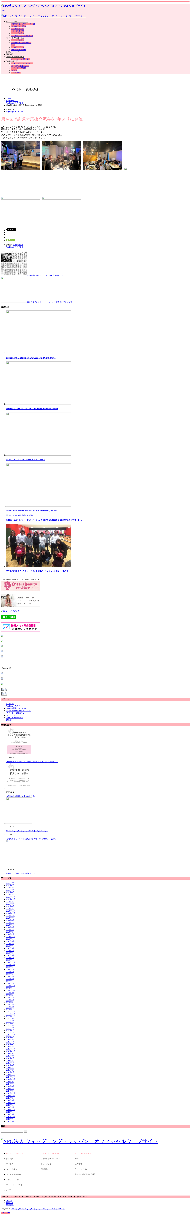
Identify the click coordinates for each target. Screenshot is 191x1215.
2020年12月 (10, 1011)
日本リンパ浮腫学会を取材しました (20, 873)
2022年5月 (10, 974)
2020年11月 (10, 1014)
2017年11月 (10, 1077)
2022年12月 (10, 960)
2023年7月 (10, 946)
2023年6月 (10, 948)
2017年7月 (10, 1084)
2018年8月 (10, 1056)
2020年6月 (10, 1023)
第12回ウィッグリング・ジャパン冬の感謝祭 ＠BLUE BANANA (32, 409)
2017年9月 (10, 1082)
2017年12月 (10, 1075)
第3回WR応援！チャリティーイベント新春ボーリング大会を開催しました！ (37, 571)
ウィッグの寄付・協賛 (15, 38)
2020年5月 (10, 1026)
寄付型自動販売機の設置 (85, 1174)
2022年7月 (10, 969)
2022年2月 (10, 981)
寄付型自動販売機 (18, 50)
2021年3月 (10, 1007)
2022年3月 (10, 979)
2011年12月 (10, 1110)
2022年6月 (10, 972)
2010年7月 (10, 1119)
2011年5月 (10, 1114)
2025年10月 (10, 899)
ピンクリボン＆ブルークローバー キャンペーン (25, 460)
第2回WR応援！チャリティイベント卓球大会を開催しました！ (32, 511)
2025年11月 (10, 897)
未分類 (9, 720)
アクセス (10, 1164)
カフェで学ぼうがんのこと (22, 63)
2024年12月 (10, 911)
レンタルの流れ (17, 29)
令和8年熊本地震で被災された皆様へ (21, 796)
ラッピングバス (17, 47)
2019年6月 (10, 1040)
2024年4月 (10, 927)
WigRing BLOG (12, 61)
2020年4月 (10, 1028)
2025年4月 (10, 904)
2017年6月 (10, 1086)
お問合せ (10, 1190)
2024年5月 (10, 925)
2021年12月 (10, 986)
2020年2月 (10, 1030)
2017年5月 (10, 1089)
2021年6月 (10, 1000)
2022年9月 (10, 967)
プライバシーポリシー (15, 1185)
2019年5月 (10, 1042)
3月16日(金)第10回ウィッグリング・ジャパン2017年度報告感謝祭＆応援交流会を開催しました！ (45, 520)
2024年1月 (10, 934)
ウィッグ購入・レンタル (51, 1159)
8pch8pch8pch (18, 245)
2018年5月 (10, 1063)
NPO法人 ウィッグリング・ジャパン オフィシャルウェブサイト (38, 1209)
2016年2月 (10, 1098)
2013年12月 (10, 1103)
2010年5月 (10, 1121)
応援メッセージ (12, 52)
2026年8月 (10, 883)
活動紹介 (10, 54)
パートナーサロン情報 (20, 59)
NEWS (14, 70)
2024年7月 (10, 923)
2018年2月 (10, 1070)
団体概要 (10, 1159)
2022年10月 (10, 965)
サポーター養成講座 (15, 713)
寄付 (13, 45)
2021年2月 (10, 1009)
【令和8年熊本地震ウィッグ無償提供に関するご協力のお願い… (32, 762)
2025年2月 (10, 909)
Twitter (9, 1201)
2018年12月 (10, 1049)
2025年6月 (10, 902)
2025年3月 (10, 906)
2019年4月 (10, 1044)
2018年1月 (10, 1072)
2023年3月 (10, 955)
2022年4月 (10, 976)
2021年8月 (10, 995)
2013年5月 (10, 1105)
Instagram (10, 1205)
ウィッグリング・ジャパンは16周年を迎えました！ (27, 831)
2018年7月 (10, 1058)
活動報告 (44, 1169)
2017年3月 (10, 1091)
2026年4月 (10, 890)
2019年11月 (10, 1035)
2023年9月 (10, 941)
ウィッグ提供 (46, 1164)
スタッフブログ (13, 715)
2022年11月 (10, 962)
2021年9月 (10, 993)
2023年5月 (10, 951)
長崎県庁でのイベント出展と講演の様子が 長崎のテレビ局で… (32, 839)
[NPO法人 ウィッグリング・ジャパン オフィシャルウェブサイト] (43, 5)
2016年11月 (10, 1093)
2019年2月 (10, 1047)
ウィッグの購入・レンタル (17, 22)
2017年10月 (10, 1079)
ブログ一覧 (16, 73)
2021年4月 (10, 1004)
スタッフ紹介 (11, 1169)
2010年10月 (10, 1117)
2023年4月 (10, 953)
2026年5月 (10, 888)
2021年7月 (10, 997)
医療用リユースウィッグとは (23, 24)
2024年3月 (10, 930)
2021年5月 (10, 1002)
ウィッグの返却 (17, 33)
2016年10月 (10, 1096)
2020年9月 (10, 1018)
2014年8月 (10, 1100)
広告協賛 (78, 1164)
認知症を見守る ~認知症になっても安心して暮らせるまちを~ (31, 358)
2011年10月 (10, 1112)
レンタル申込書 (17, 31)
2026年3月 (10, 892)
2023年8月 (10, 944)
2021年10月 (10, 990)
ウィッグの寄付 (17, 40)
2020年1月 (10, 1033)
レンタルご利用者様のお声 (22, 36)
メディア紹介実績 (18, 68)
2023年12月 (10, 937)
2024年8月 (10, 920)
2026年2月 (10, 895)
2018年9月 (10, 1054)
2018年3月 (10, 1068)
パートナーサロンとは (15, 57)
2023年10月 (10, 939)
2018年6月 (10, 1061)
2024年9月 (10, 918)
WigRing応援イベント (20, 66)
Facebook (9, 1203)
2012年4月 (10, 1107)
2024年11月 (10, 913)
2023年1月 (10, 958)
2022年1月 (10, 983)
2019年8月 (10, 1037)
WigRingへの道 (13, 706)
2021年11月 (10, 988)
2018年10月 (10, 1051)
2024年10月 (10, 916)
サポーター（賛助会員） (21, 43)
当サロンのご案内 (18, 26)
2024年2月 (10, 932)
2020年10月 (10, 1016)
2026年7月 (10, 885)
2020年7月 (10, 1021)
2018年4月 (10, 1065)
